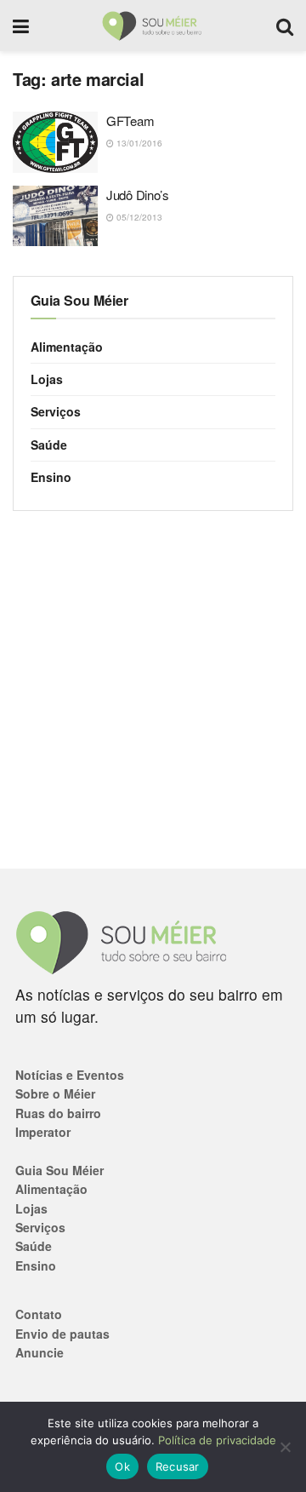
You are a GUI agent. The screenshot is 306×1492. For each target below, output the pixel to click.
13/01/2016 (138, 143)
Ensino (51, 476)
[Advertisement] (153, 690)
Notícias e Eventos (69, 1074)
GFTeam (130, 120)
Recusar (178, 1466)
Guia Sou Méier (59, 1170)
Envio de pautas (62, 1333)
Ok (122, 1466)
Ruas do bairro (58, 1113)
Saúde (49, 444)
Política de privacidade (217, 1440)
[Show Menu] (21, 25)
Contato (38, 1314)
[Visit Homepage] (152, 26)
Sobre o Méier (55, 1093)
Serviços (56, 411)
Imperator (43, 1131)
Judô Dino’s (137, 195)
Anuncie (39, 1352)
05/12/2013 (138, 217)
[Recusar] (284, 1446)
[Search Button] (284, 25)
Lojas (47, 378)
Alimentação (67, 346)
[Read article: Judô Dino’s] (55, 216)
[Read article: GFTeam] (55, 142)
